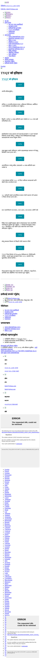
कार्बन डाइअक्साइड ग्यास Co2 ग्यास (11, 351)
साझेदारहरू (12, 31)
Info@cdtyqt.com (10, 389)
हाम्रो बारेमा (8, 22)
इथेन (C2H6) (12, 45)
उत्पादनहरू (8, 35)
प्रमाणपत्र (11, 33)
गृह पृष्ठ (7, 21)
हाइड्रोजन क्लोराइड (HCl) (16, 49)
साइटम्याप (10, 349)
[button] (20, 85)
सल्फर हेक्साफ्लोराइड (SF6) (16, 37)
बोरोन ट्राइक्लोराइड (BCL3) (17, 47)
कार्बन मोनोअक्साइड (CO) (16, 44)
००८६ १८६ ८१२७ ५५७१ (12, 371)
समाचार (7, 58)
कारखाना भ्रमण (13, 26)
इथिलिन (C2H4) (13, 42)
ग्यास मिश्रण (12, 56)
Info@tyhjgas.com (13, 298)
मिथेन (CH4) (12, 40)
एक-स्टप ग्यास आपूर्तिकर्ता (16, 24)
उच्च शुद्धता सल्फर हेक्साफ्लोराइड (10, 353)
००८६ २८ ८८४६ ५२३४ (15, 302)
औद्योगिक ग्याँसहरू (14, 52)
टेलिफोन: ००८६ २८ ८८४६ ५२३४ (10, 6)
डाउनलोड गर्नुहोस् (9, 61)
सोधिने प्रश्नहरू (9, 59)
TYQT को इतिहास (14, 30)
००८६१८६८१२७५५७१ (11, 404)
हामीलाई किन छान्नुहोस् (15, 28)
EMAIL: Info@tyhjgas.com (9, 9)
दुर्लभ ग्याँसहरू (12, 54)
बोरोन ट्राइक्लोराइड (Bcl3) (29, 351)
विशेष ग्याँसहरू (13, 51)
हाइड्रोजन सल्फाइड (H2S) (16, 38)
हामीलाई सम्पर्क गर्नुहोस (11, 63)
